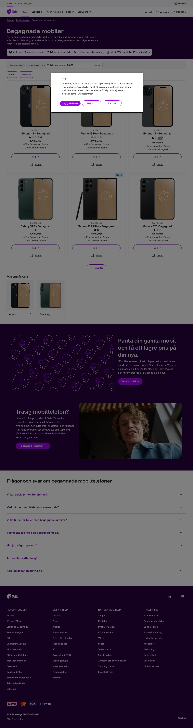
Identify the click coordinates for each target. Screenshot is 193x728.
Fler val (112, 103)
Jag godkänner (70, 103)
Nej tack (91, 103)
